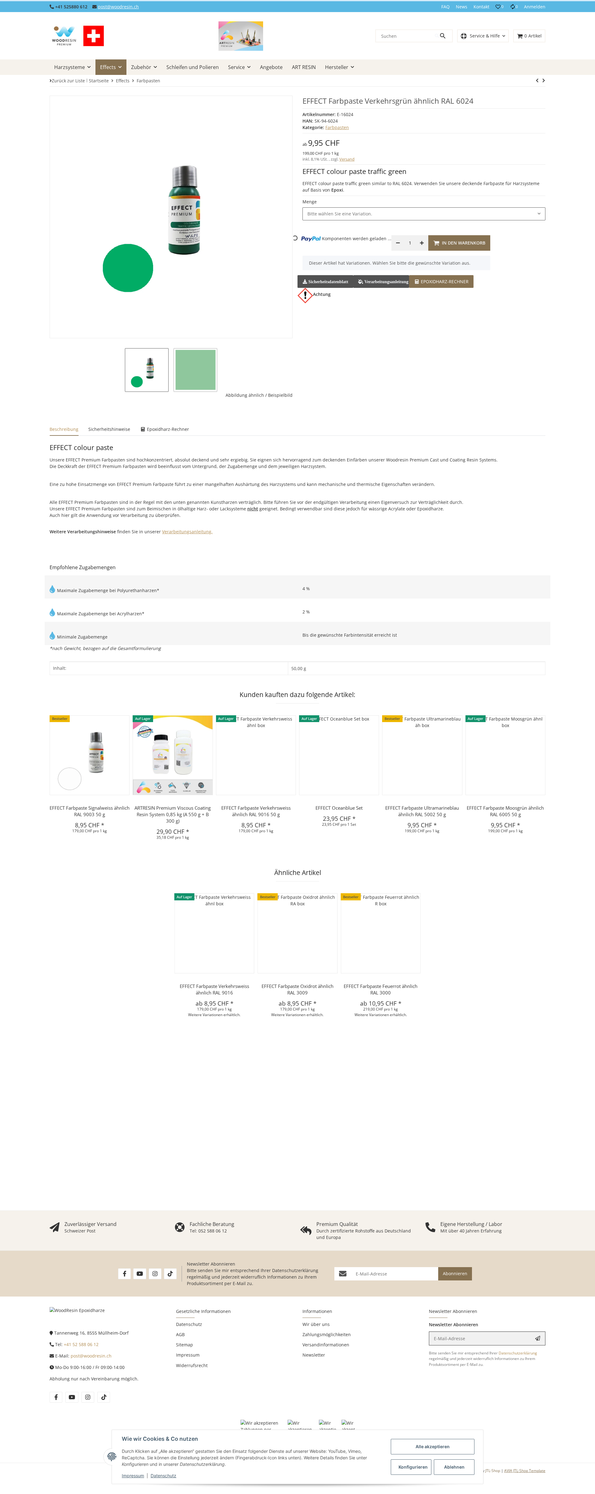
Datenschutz (163, 1475)
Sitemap (184, 1345)
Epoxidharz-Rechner (444, 281)
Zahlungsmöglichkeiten (326, 1334)
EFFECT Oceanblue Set (339, 808)
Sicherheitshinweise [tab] (109, 429)
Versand (347, 159)
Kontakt (481, 7)
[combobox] (423, 213)
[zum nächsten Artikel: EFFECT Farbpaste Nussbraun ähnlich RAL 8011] (537, 80)
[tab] (441, 281)
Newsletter (313, 1355)
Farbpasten (337, 127)
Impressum (133, 1475)
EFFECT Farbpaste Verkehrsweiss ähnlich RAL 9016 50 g (256, 811)
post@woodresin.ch (118, 7)
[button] (499, 6)
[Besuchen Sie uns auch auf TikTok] (170, 1273)
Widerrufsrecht (192, 1365)
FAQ (445, 7)
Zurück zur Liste (68, 81)
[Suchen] (443, 36)
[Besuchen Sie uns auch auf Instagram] (155, 1273)
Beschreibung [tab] (64, 429)
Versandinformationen (325, 1345)
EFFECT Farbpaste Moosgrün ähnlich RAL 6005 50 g (505, 811)
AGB (180, 1334)
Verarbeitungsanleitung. (187, 532)
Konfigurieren (413, 1467)
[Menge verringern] (397, 243)
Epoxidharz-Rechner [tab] (167, 429)
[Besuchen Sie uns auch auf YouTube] (139, 1273)
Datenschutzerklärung (295, 1270)
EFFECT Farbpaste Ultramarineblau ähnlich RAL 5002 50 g (422, 811)
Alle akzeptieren (433, 1446)
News (461, 7)
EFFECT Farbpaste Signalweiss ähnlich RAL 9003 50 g (90, 811)
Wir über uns (316, 1324)
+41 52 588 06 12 (81, 1344)
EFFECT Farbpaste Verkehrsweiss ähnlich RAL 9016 (214, 989)
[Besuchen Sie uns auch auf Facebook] (124, 1273)
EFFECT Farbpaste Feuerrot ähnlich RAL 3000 (380, 989)
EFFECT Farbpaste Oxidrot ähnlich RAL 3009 (297, 989)
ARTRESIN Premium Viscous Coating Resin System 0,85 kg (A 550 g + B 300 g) (172, 814)
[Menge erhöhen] (421, 243)
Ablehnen (454, 1467)
